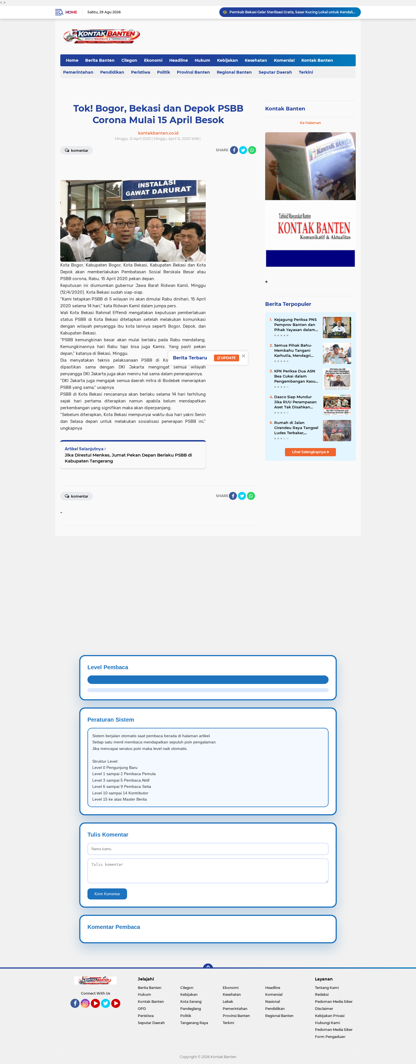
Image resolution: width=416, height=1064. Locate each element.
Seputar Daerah (275, 72)
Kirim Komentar (107, 894)
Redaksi (322, 994)
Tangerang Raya (194, 1023)
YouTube (99, 1010)
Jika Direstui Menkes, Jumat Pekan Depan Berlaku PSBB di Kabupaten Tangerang (128, 458)
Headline (178, 60)
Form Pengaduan (330, 1037)
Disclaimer (324, 1009)
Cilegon (129, 60)
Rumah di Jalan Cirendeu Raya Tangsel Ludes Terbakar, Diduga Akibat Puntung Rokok (296, 428)
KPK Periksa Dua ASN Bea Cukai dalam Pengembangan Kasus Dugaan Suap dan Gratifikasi (296, 376)
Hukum (202, 60)
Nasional (272, 1001)
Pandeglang (190, 1009)
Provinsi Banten (193, 72)
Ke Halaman (310, 123)
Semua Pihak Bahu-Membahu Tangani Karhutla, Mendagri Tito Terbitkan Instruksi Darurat (293, 350)
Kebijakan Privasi (329, 1016)
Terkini (306, 72)
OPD (142, 1009)
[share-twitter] (243, 150)
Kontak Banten (317, 60)
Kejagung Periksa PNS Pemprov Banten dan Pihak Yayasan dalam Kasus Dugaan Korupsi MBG (296, 324)
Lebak (228, 1001)
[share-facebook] (234, 150)
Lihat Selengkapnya (309, 452)
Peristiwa (140, 72)
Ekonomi (153, 60)
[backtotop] (208, 968)
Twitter (108, 1010)
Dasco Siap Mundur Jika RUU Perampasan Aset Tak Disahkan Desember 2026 (295, 402)
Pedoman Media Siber (334, 1001)
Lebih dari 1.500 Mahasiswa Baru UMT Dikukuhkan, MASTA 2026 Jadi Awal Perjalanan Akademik (293, 12)
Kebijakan (227, 60)
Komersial (284, 60)
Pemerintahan (78, 72)
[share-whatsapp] (252, 150)
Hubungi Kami (327, 1023)
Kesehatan (256, 60)
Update (228, 358)
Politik (163, 72)
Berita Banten (100, 60)
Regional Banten (234, 72)
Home (71, 12)
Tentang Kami (327, 988)
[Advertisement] (170, 575)
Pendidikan (112, 72)
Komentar (79, 150)
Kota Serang (190, 1001)
